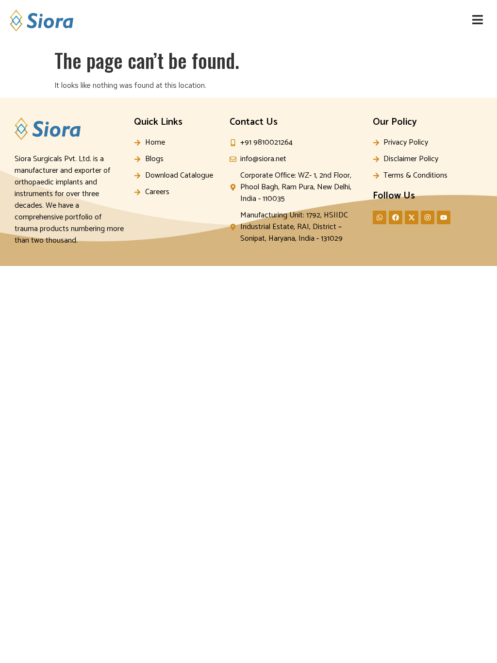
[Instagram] (427, 217)
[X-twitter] (411, 217)
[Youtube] (443, 217)
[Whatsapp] (379, 217)
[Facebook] (395, 217)
